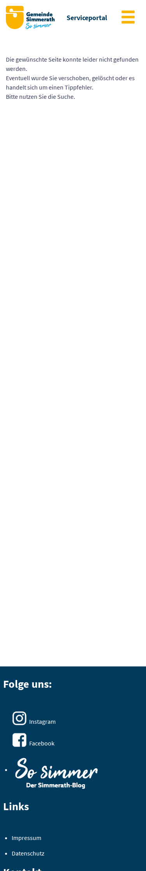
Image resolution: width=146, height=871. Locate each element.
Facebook (42, 743)
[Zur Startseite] (30, 17)
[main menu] (128, 18)
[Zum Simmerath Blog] (56, 771)
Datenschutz (28, 853)
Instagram (42, 721)
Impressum (26, 838)
